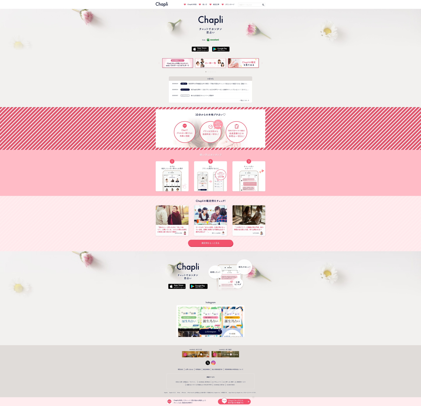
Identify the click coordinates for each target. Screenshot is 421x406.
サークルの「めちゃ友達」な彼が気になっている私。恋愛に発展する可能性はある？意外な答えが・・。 (210, 229)
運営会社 (180, 369)
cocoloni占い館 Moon (204, 382)
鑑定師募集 (206, 369)
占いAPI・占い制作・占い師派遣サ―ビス (234, 382)
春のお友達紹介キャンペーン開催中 (202, 95)
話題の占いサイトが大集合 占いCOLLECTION (199, 384)
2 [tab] (208, 71)
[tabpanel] (210, 63)
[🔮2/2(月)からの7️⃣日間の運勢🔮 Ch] (232, 317)
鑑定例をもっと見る (210, 243)
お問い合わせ (189, 369)
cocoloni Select (231, 384)
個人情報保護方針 (217, 369)
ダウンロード (230, 4)
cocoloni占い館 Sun (219, 384)
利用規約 (198, 369)
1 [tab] (205, 71)
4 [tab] (212, 71)
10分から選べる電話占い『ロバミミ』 (186, 382)
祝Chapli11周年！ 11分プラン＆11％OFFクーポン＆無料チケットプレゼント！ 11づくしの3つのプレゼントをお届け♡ (229, 89)
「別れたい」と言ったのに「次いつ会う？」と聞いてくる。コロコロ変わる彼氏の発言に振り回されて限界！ (172, 229)
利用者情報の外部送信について (234, 369)
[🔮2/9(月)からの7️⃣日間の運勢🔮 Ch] (210, 317)
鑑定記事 (216, 4)
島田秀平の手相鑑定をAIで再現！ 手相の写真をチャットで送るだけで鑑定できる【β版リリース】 (220, 84)
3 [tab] (210, 71)
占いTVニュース (216, 382)
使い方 (204, 4)
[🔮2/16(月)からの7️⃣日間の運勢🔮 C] (189, 317)
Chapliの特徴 (191, 4)
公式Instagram (210, 332)
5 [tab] (215, 71)
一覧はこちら (243, 100)
